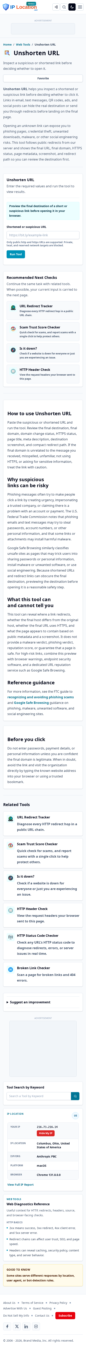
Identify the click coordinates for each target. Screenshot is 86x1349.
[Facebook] (7, 1326)
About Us (9, 1303)
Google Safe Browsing (31, 702)
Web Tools (23, 44)
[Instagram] (36, 1326)
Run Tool (16, 254)
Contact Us (42, 1315)
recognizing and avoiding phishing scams (40, 697)
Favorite (43, 78)
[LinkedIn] (26, 1326)
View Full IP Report (20, 1184)
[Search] (64, 7)
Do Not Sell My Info (16, 1315)
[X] (17, 1326)
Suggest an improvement (30, 1002)
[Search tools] (75, 1096)
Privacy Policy (58, 1303)
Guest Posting (42, 1308)
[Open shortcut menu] (80, 7)
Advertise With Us (15, 1308)
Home (7, 44)
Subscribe (65, 1315)
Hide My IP (45, 1133)
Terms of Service (32, 1303)
